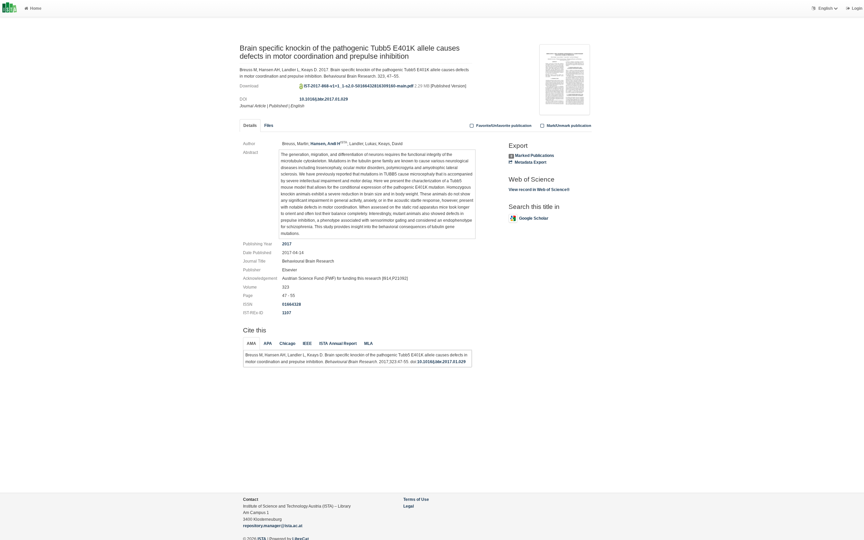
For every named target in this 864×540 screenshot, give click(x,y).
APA (268, 343)
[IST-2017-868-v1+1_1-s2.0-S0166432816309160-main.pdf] (564, 79)
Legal (408, 506)
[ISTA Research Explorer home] (9, 8)
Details (250, 125)
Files (268, 125)
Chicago (287, 343)
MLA (368, 343)
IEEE (307, 343)
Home (36, 8)
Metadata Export (530, 162)
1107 (286, 312)
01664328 (291, 304)
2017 (287, 244)
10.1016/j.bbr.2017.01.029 (323, 99)
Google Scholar (533, 218)
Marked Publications (534, 155)
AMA (251, 343)
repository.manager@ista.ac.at (272, 525)
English (825, 8)
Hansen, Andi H (328, 143)
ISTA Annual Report (338, 343)
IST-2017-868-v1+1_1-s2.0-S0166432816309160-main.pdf (359, 86)
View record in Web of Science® (539, 189)
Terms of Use (416, 499)
